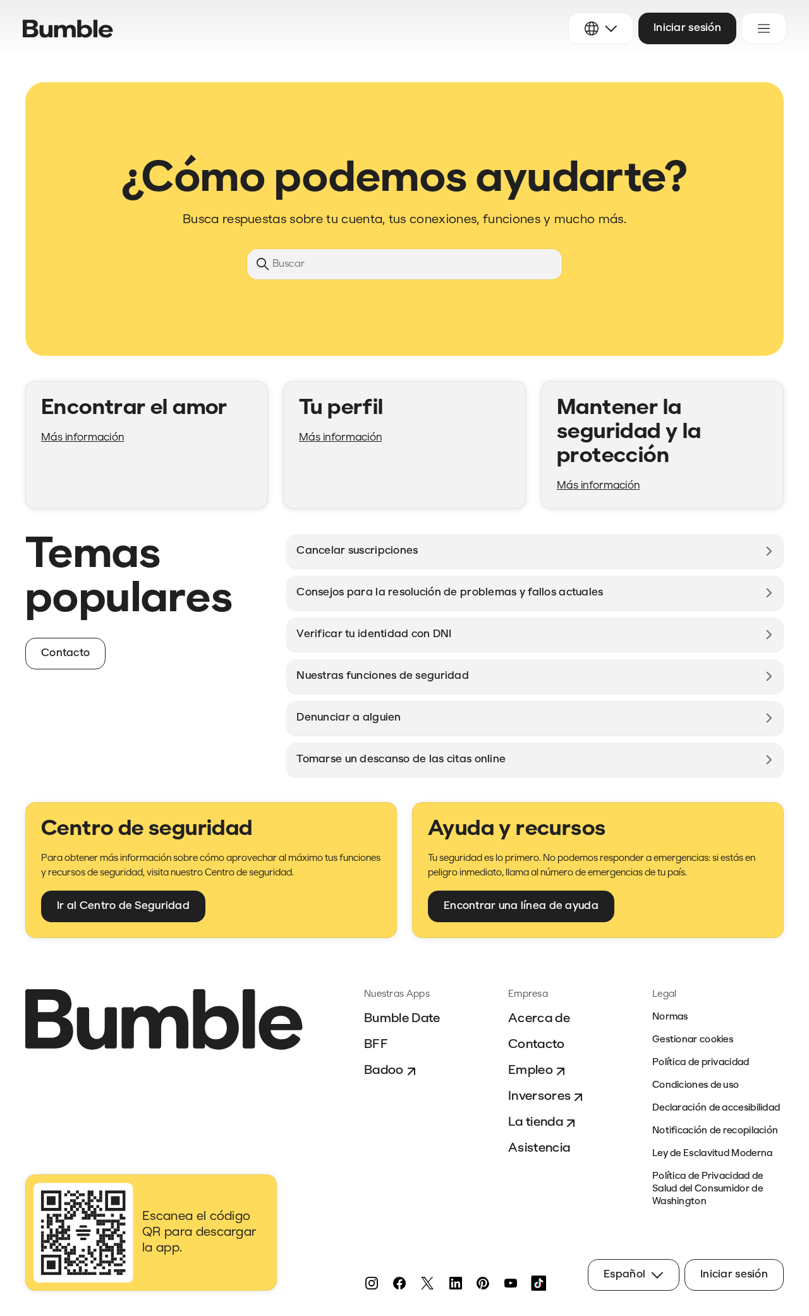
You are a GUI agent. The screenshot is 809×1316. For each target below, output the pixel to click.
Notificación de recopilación (715, 1131)
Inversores (539, 1096)
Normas (670, 1017)
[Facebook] (399, 1283)
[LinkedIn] (455, 1283)
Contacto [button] (65, 653)
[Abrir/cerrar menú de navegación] (763, 28)
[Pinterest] (482, 1283)
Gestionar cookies (692, 1040)
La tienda (535, 1122)
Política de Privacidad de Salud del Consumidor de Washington (707, 1189)
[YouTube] (510, 1283)
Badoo (384, 1070)
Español (624, 1274)
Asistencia (539, 1148)
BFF (376, 1045)
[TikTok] (538, 1283)
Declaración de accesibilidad (716, 1108)
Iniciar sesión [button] (687, 28)
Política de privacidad (701, 1063)
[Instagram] (371, 1283)
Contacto (536, 1045)
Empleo (530, 1070)
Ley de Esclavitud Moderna (712, 1154)
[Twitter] (427, 1283)
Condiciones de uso (695, 1085)
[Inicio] (68, 29)
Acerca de (539, 1019)
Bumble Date (402, 1019)
